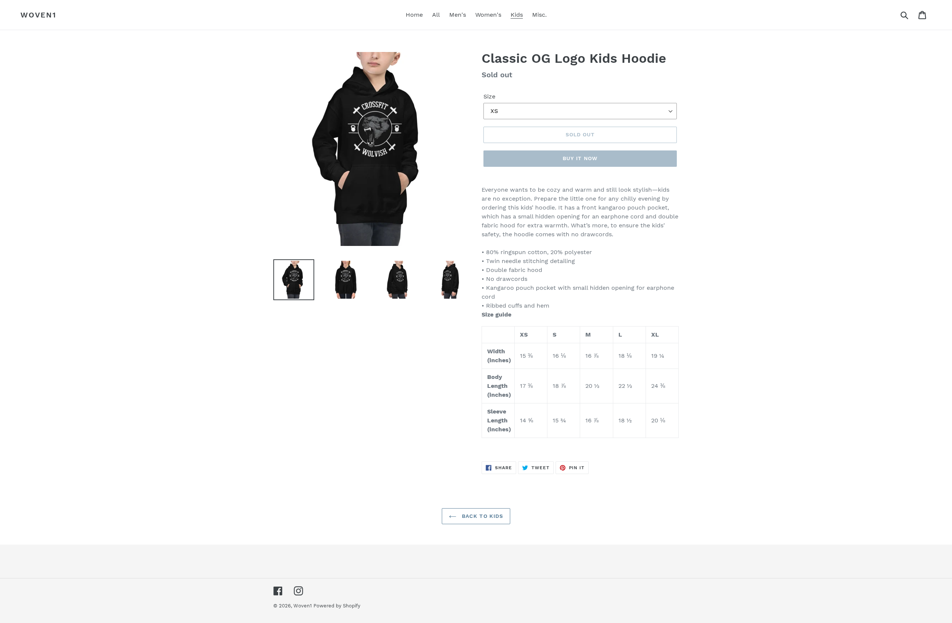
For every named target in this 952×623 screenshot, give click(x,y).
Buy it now (580, 158)
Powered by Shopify (336, 606)
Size (489, 96)
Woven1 (38, 14)
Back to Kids (482, 516)
